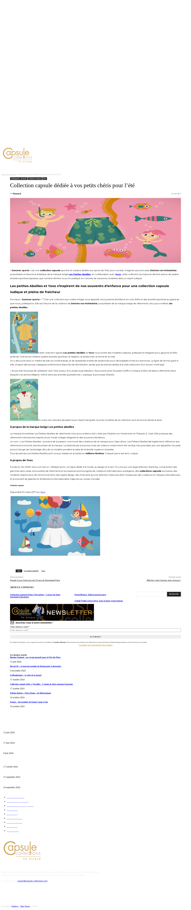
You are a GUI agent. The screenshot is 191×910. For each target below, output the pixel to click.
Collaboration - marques (18, 178)
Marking (15, 906)
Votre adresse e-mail (20, 627)
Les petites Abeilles (31, 571)
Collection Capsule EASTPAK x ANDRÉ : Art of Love (23, 738)
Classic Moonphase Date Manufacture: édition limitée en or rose (27, 749)
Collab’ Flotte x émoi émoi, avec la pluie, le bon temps (99, 601)
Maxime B (17, 193)
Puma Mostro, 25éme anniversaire (90, 595)
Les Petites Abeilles (80, 274)
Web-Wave (25, 906)
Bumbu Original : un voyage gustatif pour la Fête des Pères (35, 657)
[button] (134, 167)
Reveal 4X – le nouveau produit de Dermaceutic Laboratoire (35, 666)
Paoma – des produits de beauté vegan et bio (29, 702)
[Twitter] (28, 143)
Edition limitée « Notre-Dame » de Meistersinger (30, 693)
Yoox (118, 274)
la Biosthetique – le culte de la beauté (26, 675)
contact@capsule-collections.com (32, 881)
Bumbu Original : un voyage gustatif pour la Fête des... (23, 728)
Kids (44, 178)
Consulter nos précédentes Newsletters (96, 645)
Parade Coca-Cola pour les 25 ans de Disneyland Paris (35, 580)
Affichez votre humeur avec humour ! (164, 580)
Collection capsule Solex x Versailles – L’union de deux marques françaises (41, 684)
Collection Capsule (8, 174)
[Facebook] (21, 143)
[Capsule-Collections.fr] (24, 155)
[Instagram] (24, 143)
